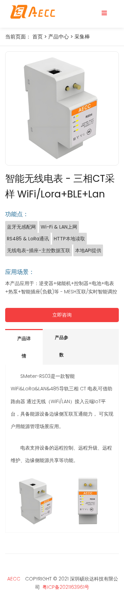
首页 (37, 36)
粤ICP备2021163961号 (65, 587)
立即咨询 (62, 314)
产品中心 (58, 36)
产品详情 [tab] (24, 347)
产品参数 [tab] (61, 346)
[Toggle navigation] (104, 13)
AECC (13, 578)
